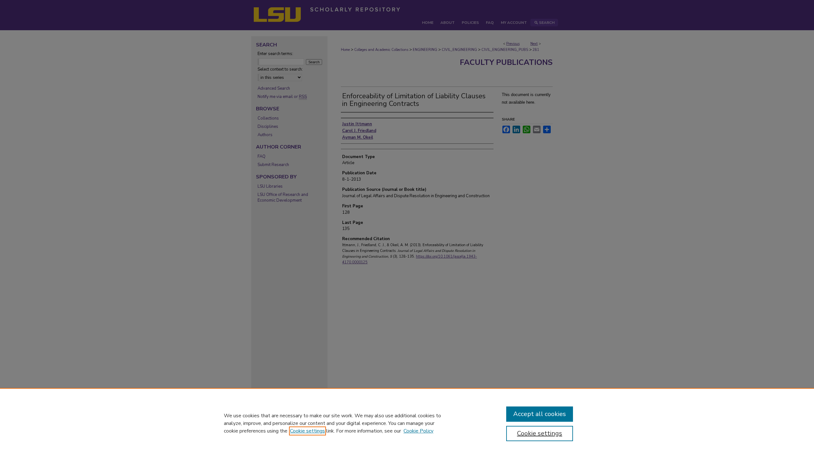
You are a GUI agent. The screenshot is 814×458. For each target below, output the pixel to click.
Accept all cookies (539, 414)
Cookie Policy (418, 430)
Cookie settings (307, 430)
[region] (407, 423)
